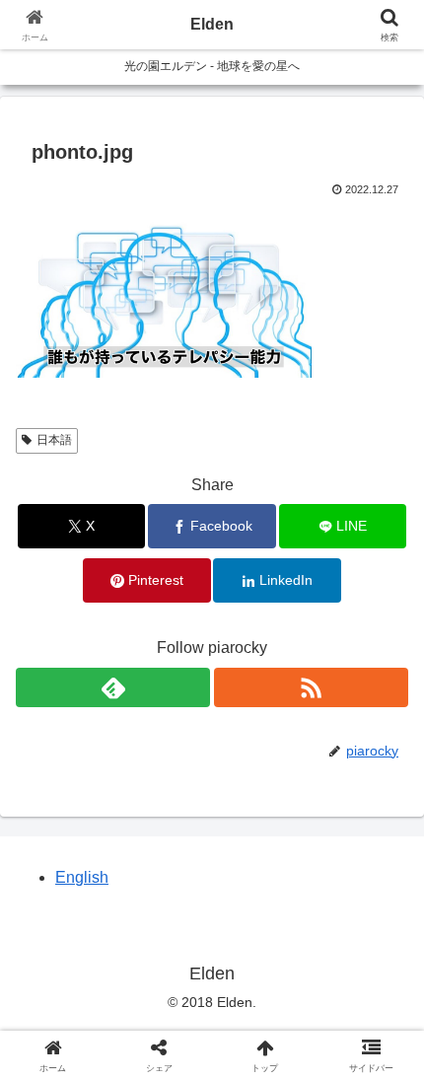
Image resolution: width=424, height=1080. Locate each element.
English (81, 877)
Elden (212, 24)
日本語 (54, 440)
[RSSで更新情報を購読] (311, 687)
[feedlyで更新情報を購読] (113, 687)
